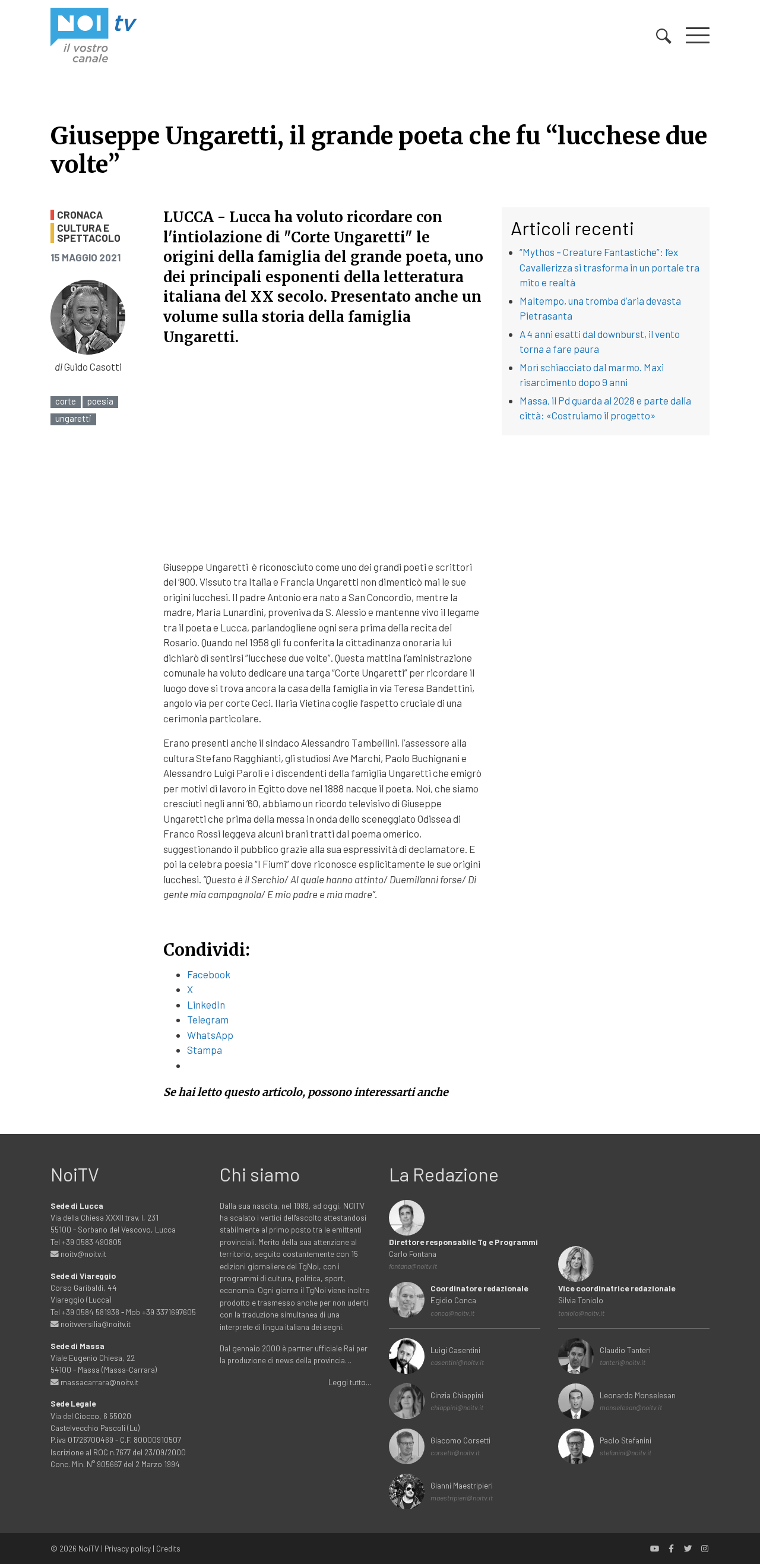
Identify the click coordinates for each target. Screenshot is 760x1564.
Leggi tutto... (349, 1382)
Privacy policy (127, 1548)
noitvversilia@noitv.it (95, 1324)
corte (65, 401)
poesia (100, 401)
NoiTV (88, 1548)
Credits (168, 1548)
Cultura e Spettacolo (89, 233)
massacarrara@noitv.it (98, 1382)
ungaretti (73, 418)
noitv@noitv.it (82, 1254)
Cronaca (80, 215)
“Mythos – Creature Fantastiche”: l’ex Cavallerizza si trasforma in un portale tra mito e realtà (609, 267)
